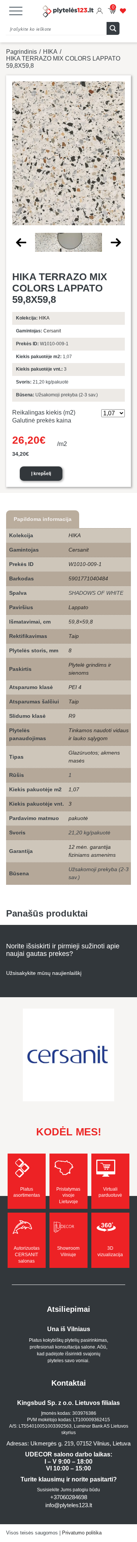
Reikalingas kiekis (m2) (43, 412)
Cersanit (52, 331)
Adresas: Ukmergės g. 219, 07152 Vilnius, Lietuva (68, 1443)
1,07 (73, 789)
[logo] (68, 12)
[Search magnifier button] (113, 28)
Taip (73, 636)
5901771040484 (88, 578)
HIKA (50, 51)
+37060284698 (68, 1497)
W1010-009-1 (85, 564)
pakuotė (78, 818)
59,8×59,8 (80, 622)
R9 (71, 716)
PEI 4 (74, 687)
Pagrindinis (21, 51)
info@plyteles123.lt (68, 1505)
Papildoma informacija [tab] (43, 519)
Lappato (78, 607)
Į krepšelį (41, 473)
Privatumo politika (82, 1533)
